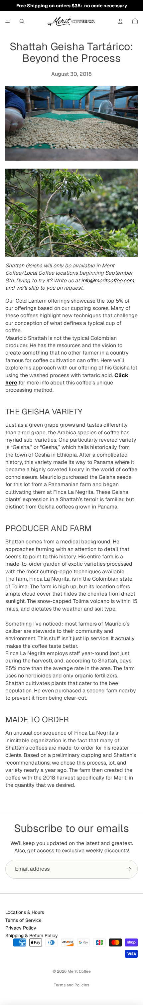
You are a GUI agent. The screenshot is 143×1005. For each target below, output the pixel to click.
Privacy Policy (20, 928)
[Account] (120, 21)
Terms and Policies (71, 985)
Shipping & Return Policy (31, 935)
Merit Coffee (79, 971)
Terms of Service (23, 920)
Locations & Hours (24, 912)
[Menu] (7, 21)
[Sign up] (128, 869)
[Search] (22, 21)
